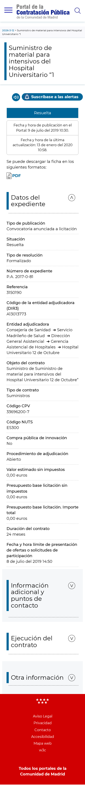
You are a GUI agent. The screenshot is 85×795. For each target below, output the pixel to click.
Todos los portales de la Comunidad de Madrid (42, 771)
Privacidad (43, 723)
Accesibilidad (42, 737)
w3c (42, 750)
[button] (8, 10)
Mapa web (43, 743)
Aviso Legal (42, 716)
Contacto (42, 730)
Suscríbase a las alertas (54, 96)
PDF (16, 175)
